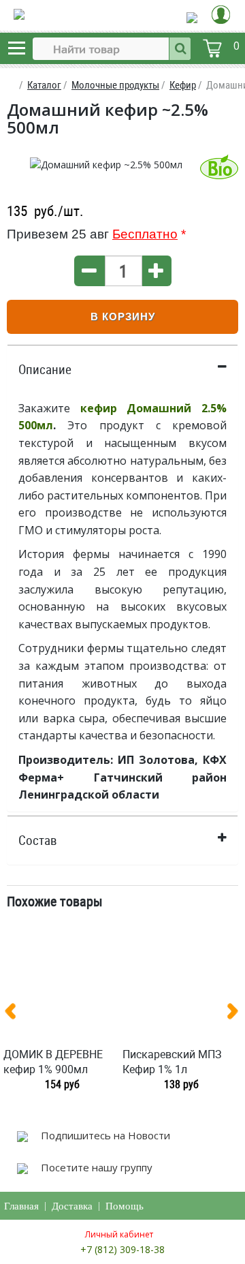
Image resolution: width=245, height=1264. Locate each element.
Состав (37, 840)
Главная (21, 1206)
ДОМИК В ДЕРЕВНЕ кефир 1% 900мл (53, 1062)
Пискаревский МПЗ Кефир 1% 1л (172, 1062)
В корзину (123, 316)
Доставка (72, 1206)
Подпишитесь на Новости (104, 1135)
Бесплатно (145, 234)
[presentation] (15, 1014)
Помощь (124, 1206)
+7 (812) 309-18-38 (122, 1249)
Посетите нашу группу (95, 1167)
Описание (44, 369)
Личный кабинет (119, 1234)
